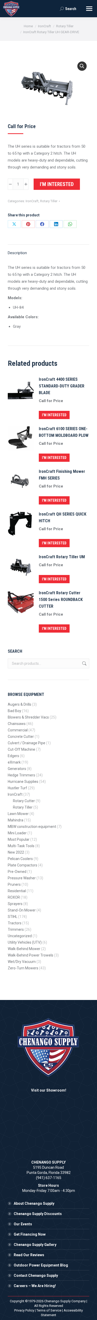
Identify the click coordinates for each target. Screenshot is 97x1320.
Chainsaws (17, 724)
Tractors (14, 923)
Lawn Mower (18, 814)
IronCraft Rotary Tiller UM (62, 556)
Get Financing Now (30, 1234)
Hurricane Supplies (23, 781)
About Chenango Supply (34, 1203)
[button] (82, 66)
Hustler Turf (17, 788)
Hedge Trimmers (21, 775)
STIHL (12, 917)
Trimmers (16, 929)
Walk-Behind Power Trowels (30, 955)
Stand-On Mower (22, 910)
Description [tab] (17, 253)
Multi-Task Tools (21, 846)
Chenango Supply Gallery (35, 1245)
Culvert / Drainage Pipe (26, 743)
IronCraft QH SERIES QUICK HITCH (62, 517)
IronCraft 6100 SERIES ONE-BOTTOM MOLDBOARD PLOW (63, 432)
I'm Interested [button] (54, 415)
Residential (17, 891)
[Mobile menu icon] (89, 8)
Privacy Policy (24, 1310)
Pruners (14, 884)
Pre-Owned (17, 872)
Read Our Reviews (29, 1255)
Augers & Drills (19, 704)
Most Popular (18, 839)
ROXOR (14, 897)
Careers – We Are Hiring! (35, 1286)
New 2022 (16, 852)
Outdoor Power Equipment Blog (41, 1265)
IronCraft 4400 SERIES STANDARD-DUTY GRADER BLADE (61, 386)
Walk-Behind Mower (24, 949)
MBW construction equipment (32, 827)
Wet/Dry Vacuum (22, 962)
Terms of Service (48, 1310)
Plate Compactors (22, 865)
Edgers (13, 756)
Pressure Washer (22, 878)
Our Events (23, 1224)
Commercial (18, 730)
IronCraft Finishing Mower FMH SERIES (62, 475)
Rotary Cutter (24, 801)
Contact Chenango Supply (36, 1275)
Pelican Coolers (20, 859)
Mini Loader (17, 833)
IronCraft (32, 201)
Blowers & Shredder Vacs (28, 717)
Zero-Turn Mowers (23, 968)
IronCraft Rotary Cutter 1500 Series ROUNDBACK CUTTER (61, 599)
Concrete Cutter (21, 736)
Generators (17, 769)
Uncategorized (20, 936)
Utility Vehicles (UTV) (25, 942)
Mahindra (15, 820)
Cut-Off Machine (21, 749)
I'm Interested (57, 184)
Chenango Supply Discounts (38, 1214)
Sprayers (15, 904)
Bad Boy (14, 711)
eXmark (14, 762)
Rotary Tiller (48, 201)
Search (83, 663)
